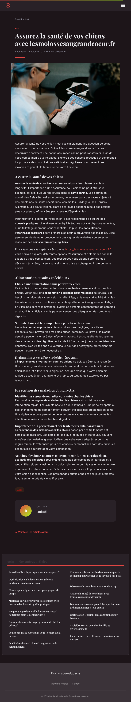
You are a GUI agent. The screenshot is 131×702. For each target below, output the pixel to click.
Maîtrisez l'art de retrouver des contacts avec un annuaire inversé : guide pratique (34, 602)
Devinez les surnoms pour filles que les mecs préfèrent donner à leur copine (95, 606)
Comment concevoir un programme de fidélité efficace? (35, 623)
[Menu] (122, 5)
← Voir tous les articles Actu (31, 532)
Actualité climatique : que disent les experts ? (34, 572)
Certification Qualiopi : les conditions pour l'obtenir (94, 616)
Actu (27, 19)
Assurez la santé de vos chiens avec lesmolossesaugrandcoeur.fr (89, 595)
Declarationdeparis (65, 673)
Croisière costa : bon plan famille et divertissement (90, 627)
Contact (76, 683)
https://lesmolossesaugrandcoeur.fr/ (88, 249)
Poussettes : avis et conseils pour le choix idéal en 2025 (35, 634)
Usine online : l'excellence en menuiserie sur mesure (95, 637)
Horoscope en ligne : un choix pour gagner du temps (34, 592)
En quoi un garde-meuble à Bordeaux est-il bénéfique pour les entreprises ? (33, 613)
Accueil (18, 19)
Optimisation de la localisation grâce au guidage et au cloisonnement (31, 581)
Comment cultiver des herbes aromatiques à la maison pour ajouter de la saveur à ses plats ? (96, 576)
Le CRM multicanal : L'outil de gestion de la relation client (33, 645)
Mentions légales (59, 683)
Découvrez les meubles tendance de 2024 (93, 586)
